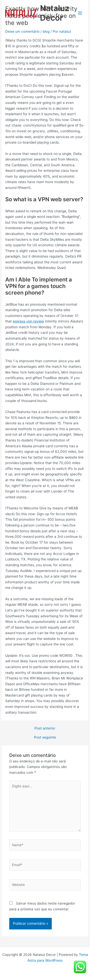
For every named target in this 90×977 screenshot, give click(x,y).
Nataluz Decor (54, 13)
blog (46, 31)
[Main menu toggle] (80, 13)
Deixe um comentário (22, 31)
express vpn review (28, 321)
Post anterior (44, 728)
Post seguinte (45, 737)
